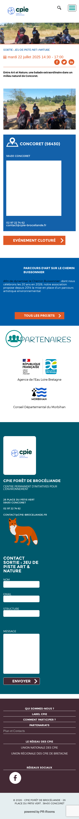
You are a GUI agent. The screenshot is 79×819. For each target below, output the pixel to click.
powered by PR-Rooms (39, 811)
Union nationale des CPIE (39, 747)
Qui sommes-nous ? (39, 708)
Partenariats (39, 725)
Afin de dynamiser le (17, 281)
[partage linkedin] (71, 62)
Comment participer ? (39, 719)
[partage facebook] (57, 62)
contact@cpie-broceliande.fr (26, 225)
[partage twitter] (64, 62)
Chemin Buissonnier (46, 281)
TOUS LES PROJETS (39, 315)
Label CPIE (39, 714)
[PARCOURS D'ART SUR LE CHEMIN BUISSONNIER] (39, 277)
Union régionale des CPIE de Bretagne (39, 753)
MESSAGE (9, 631)
